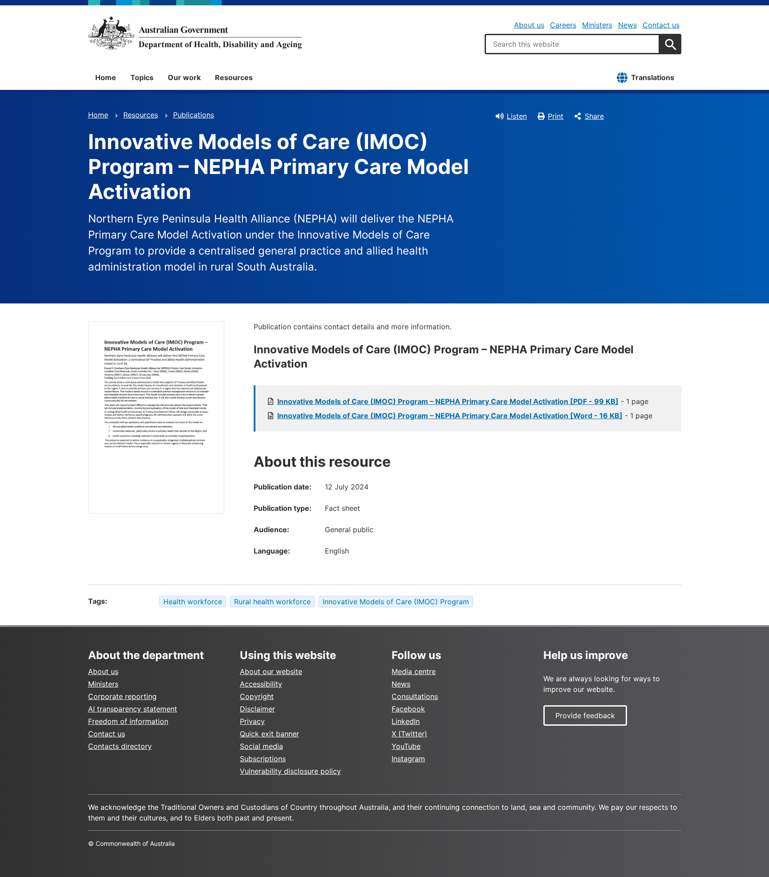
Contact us (661, 24)
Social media (261, 746)
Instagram (408, 758)
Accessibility (261, 683)
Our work (184, 77)
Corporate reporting (122, 696)
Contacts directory (120, 746)
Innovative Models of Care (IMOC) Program (396, 601)
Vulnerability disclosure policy (290, 771)
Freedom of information (128, 721)
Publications (193, 114)
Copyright (257, 696)
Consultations (415, 696)
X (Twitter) (409, 733)
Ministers (597, 24)
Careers (563, 24)
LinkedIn (406, 721)
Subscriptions (263, 758)
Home (105, 77)
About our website (271, 671)
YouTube (406, 746)
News (627, 24)
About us (529, 24)
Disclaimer (257, 708)
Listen (517, 116)
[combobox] (572, 44)
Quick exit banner (269, 733)
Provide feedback (585, 715)
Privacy (252, 721)
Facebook (408, 708)
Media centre (414, 671)
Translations (652, 77)
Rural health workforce (272, 601)
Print (555, 116)
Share (594, 116)
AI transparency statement (132, 708)
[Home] (195, 33)
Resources (234, 77)
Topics (142, 77)
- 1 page (462, 401)
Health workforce (192, 601)
